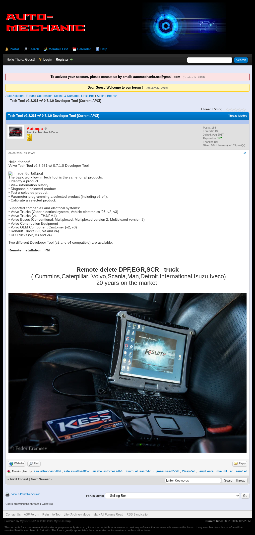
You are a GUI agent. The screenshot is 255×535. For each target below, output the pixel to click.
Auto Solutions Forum (20, 96)
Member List (58, 49)
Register (62, 59)
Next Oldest (19, 479)
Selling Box (104, 96)
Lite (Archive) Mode (77, 514)
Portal (14, 49)
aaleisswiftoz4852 (76, 471)
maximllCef (224, 471)
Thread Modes (237, 115)
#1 (245, 153)
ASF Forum (31, 514)
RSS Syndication (138, 514)
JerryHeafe (205, 471)
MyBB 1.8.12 (28, 521)
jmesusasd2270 (167, 471)
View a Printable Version (25, 494)
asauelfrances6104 (47, 471)
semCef (241, 471)
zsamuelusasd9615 (139, 471)
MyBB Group (62, 521)
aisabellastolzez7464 (107, 471)
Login (47, 59)
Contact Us (13, 514)
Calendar (84, 49)
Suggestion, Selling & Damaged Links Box (65, 96)
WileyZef (188, 471)
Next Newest (40, 479)
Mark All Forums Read (108, 514)
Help (103, 49)
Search (33, 49)
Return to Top (51, 514)
